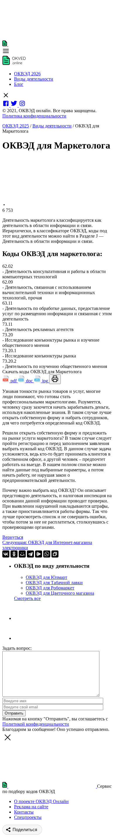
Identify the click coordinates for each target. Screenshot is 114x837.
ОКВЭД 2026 (27, 73)
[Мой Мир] (22, 554)
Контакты (24, 811)
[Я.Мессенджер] (38, 554)
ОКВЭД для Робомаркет (50, 587)
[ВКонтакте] (5, 554)
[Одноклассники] (14, 554)
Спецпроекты (28, 817)
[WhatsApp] (46, 554)
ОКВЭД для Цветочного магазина (60, 593)
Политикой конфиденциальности (35, 724)
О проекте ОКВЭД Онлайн (41, 801)
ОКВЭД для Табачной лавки (54, 582)
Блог (18, 84)
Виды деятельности (33, 78)
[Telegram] (30, 554)
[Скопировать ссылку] (54, 554)
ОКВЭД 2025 (15, 125)
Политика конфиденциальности (34, 115)
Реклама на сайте (31, 806)
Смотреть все (27, 598)
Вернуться (12, 537)
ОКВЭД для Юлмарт (46, 577)
